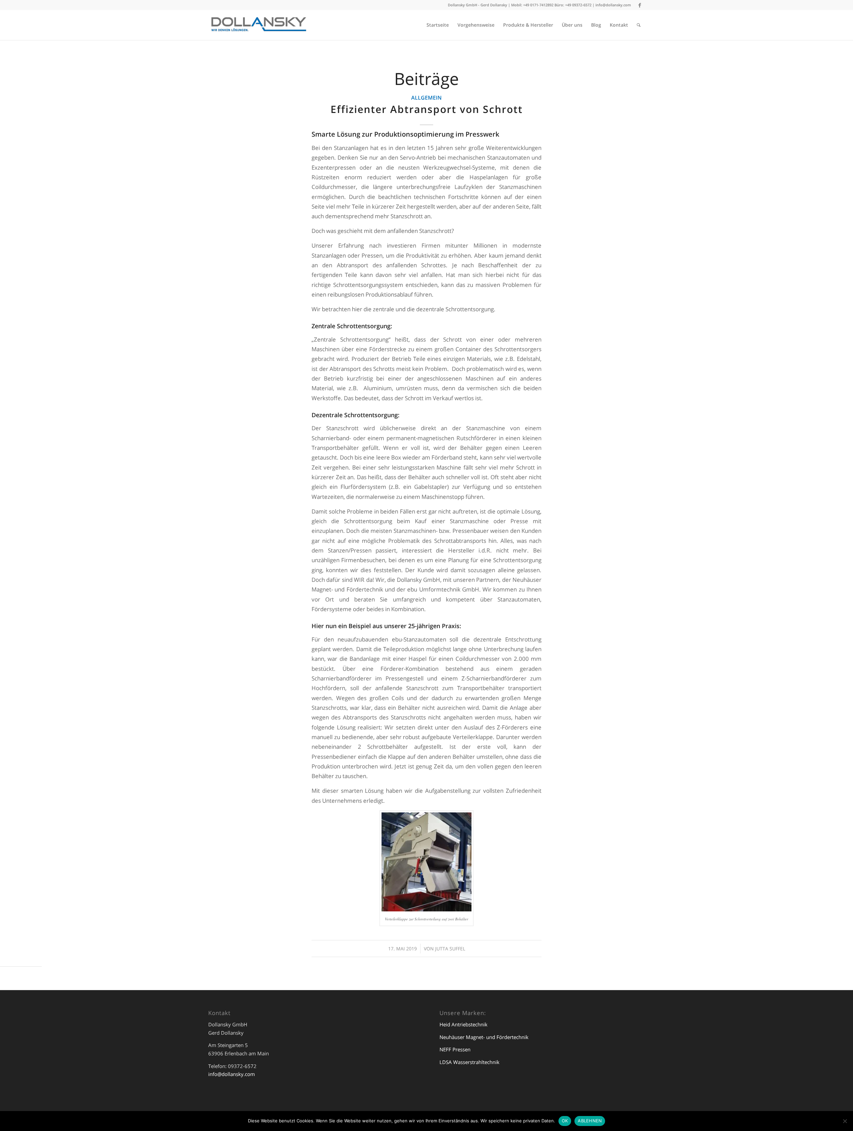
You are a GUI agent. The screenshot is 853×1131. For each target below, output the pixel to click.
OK (565, 1120)
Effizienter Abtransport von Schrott (427, 109)
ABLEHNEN (590, 1120)
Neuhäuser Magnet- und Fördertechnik (483, 1037)
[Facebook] (640, 5)
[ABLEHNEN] (844, 1121)
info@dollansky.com (613, 4)
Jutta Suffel (450, 948)
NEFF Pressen (454, 1049)
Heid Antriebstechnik (463, 1024)
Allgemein (426, 97)
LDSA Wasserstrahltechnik (469, 1062)
